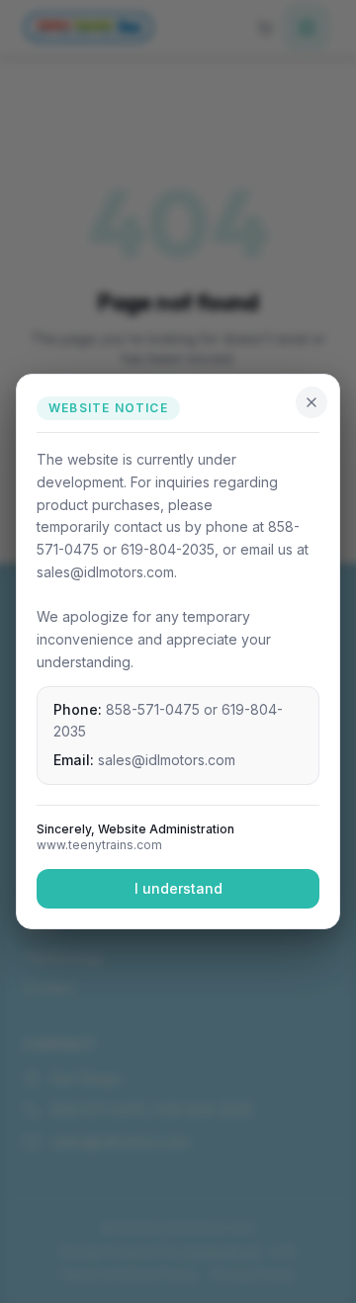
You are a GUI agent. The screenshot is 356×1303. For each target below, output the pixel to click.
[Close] (311, 402)
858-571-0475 (153, 709)
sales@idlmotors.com (166, 759)
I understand (178, 888)
